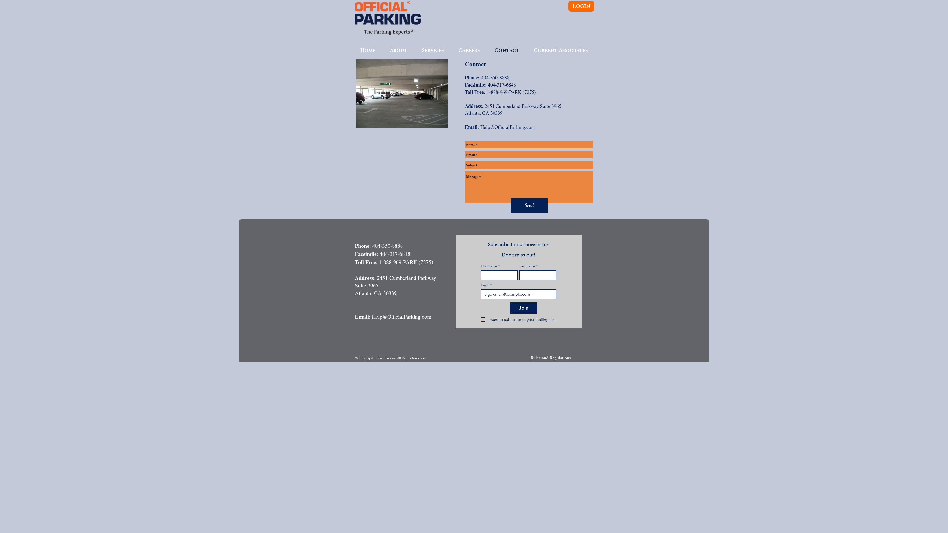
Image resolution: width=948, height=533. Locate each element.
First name (490, 266)
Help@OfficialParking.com (507, 127)
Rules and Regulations (551, 358)
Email (486, 285)
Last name (528, 266)
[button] (469, 50)
